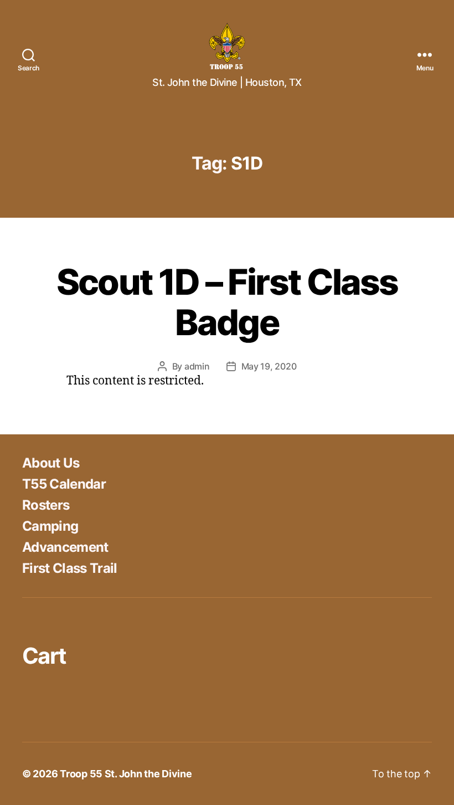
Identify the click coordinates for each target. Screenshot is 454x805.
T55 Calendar (64, 484)
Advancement (65, 547)
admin (197, 366)
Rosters (45, 505)
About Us (51, 463)
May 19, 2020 (269, 366)
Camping (50, 526)
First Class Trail (69, 568)
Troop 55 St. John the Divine (126, 774)
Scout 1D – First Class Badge (227, 301)
